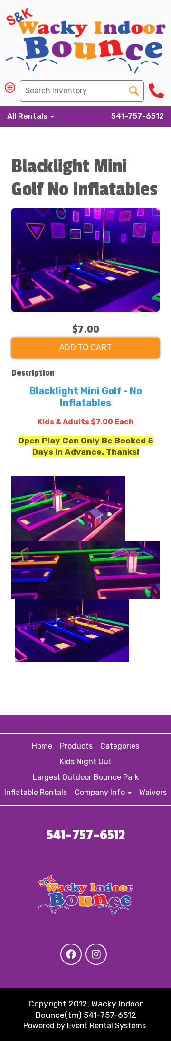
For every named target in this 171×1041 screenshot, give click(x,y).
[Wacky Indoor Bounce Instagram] (96, 954)
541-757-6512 (137, 116)
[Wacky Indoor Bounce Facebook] (71, 954)
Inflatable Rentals (35, 792)
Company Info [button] (101, 792)
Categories (119, 745)
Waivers (153, 792)
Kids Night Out (86, 761)
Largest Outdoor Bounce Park (86, 777)
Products (76, 745)
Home (42, 745)
